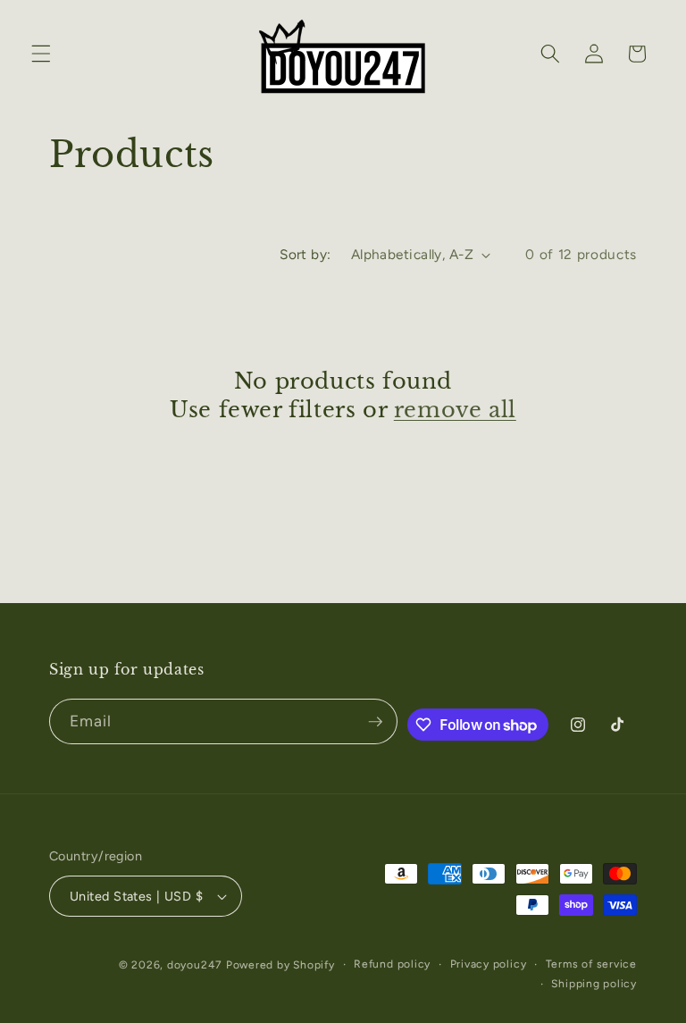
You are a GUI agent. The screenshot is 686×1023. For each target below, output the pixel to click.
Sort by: (305, 254)
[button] (41, 53)
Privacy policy (488, 964)
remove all (455, 410)
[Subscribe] (375, 722)
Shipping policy (594, 983)
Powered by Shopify (280, 965)
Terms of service (591, 964)
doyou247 (194, 965)
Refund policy (392, 964)
